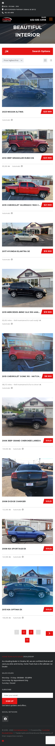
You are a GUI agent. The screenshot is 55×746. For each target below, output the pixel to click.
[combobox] (13, 60)
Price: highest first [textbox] (11, 60)
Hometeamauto (21, 730)
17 (27, 640)
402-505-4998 (9, 13)
